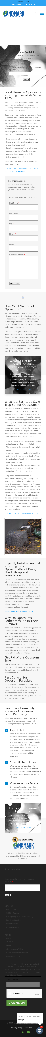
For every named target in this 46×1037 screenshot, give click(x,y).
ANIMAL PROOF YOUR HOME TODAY (19, 611)
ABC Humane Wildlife (14, 949)
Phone (12, 234)
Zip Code (13, 69)
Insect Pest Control (13, 920)
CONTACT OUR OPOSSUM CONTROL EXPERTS (22, 513)
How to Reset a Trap (14, 956)
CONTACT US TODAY (23, 389)
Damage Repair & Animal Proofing (19, 916)
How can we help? (17, 255)
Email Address (12, 980)
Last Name (14, 213)
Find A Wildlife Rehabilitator (17, 953)
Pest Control (11, 909)
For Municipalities (13, 927)
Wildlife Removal (12, 913)
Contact (9, 945)
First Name (14, 203)
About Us (9, 942)
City (11, 224)
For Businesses (12, 924)
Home (8, 938)
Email (12, 244)
